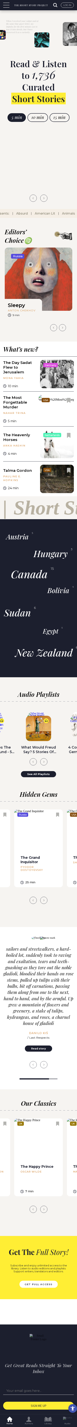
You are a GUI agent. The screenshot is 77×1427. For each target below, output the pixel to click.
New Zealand (44, 652)
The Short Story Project (31, 5)
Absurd (19, 213)
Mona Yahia (13, 378)
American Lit (42, 213)
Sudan (17, 612)
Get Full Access (38, 1284)
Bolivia (58, 590)
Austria (17, 536)
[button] (72, 1408)
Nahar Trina (14, 413)
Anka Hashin (14, 445)
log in (67, 5)
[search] (56, 5)
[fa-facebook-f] (31, 1349)
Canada (29, 574)
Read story (38, 1048)
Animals (65, 213)
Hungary (51, 553)
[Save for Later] (62, 257)
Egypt (50, 631)
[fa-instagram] (46, 1349)
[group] (38, 284)
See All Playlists (38, 774)
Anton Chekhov (22, 310)
